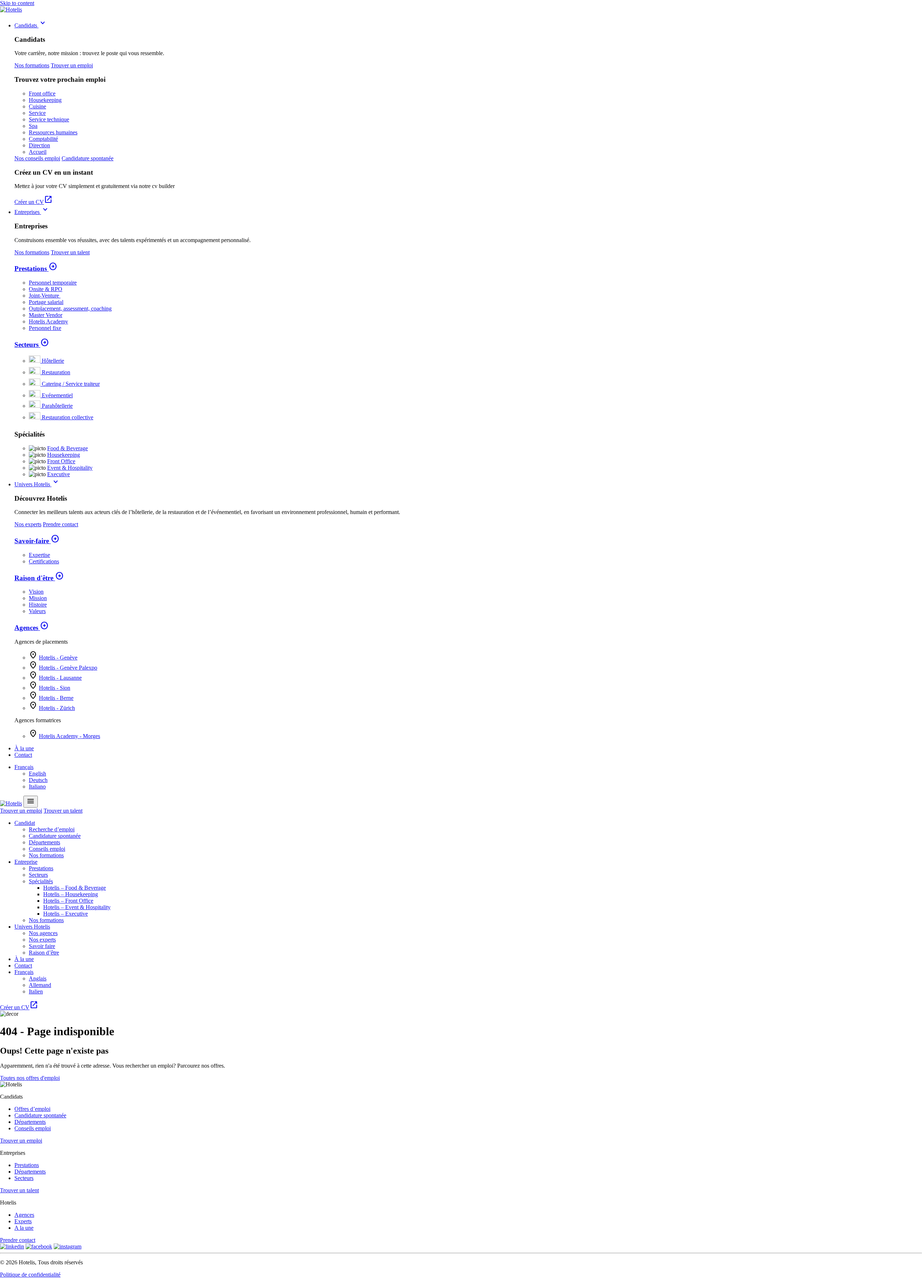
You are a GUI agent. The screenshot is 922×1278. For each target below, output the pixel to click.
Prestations (35, 268)
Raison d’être (44, 952)
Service (37, 113)
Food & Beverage (67, 448)
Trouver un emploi (72, 65)
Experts (23, 1221)
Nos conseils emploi (37, 158)
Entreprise (25, 862)
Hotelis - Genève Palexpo (68, 668)
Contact (23, 755)
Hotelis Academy (48, 321)
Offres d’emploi (32, 1109)
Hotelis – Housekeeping (70, 894)
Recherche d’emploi (52, 829)
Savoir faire (42, 946)
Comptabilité (43, 139)
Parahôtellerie (57, 406)
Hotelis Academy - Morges (69, 736)
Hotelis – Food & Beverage (74, 888)
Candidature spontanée (87, 158)
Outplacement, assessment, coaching (70, 308)
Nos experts (27, 524)
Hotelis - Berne (56, 698)
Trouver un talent (70, 252)
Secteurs (31, 344)
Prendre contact (60, 524)
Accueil (37, 152)
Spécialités (41, 881)
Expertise (39, 555)
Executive (58, 474)
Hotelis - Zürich (57, 708)
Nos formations (31, 65)
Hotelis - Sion (54, 688)
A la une (23, 1228)
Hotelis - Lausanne (60, 678)
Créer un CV (33, 202)
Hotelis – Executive (65, 914)
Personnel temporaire (53, 283)
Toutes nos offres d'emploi (30, 1078)
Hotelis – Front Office (68, 901)
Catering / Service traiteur (71, 384)
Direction (39, 145)
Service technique (49, 119)
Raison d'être (39, 578)
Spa (33, 126)
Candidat (24, 823)
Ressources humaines (53, 132)
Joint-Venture (45, 295)
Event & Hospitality (70, 468)
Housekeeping (45, 100)
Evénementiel (57, 395)
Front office (42, 93)
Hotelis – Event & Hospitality (77, 907)
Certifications (44, 561)
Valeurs (37, 611)
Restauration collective (67, 417)
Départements (44, 842)
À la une (24, 748)
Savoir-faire (36, 541)
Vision (36, 592)
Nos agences (43, 933)
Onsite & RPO (45, 289)
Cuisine (37, 106)
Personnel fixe (45, 328)
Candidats (30, 25)
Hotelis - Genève (58, 657)
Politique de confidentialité (30, 1275)
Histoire (38, 605)
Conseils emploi (47, 849)
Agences (31, 627)
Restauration (56, 372)
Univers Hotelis (37, 484)
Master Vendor (45, 315)
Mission (38, 598)
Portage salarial (46, 302)
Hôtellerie (53, 361)
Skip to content (17, 3)
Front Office (61, 461)
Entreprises (32, 212)
